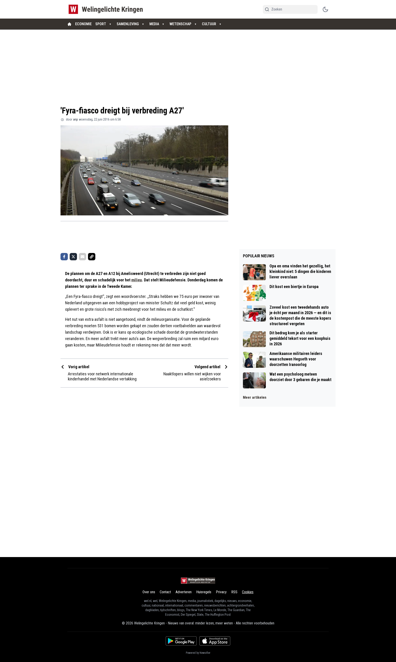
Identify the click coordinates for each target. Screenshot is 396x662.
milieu (136, 279)
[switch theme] (325, 9)
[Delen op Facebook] (64, 256)
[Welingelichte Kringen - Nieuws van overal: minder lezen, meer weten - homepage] (106, 9)
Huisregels (203, 592)
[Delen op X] (73, 256)
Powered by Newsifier (198, 652)
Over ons (149, 592)
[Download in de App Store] (214, 641)
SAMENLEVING (128, 24)
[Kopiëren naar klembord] (91, 256)
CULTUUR (209, 24)
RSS (234, 592)
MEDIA (154, 24)
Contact (165, 592)
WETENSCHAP (180, 24)
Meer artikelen (254, 397)
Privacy (221, 592)
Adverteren (184, 592)
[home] (69, 24)
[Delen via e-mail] (82, 256)
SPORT (100, 24)
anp (75, 119)
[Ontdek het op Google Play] (181, 641)
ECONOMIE (83, 24)
